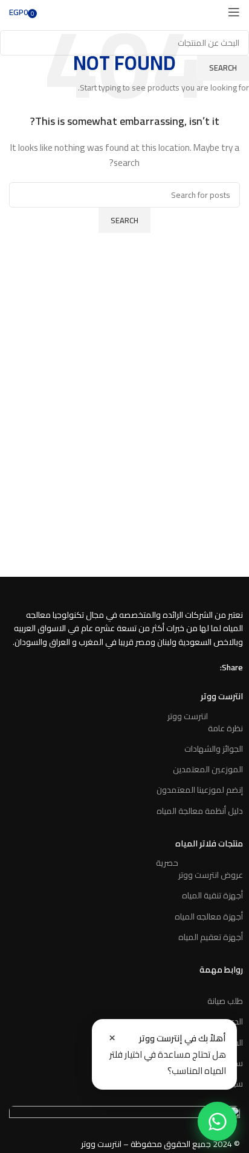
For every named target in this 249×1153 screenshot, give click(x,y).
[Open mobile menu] (234, 12)
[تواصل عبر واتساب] (217, 1121)
